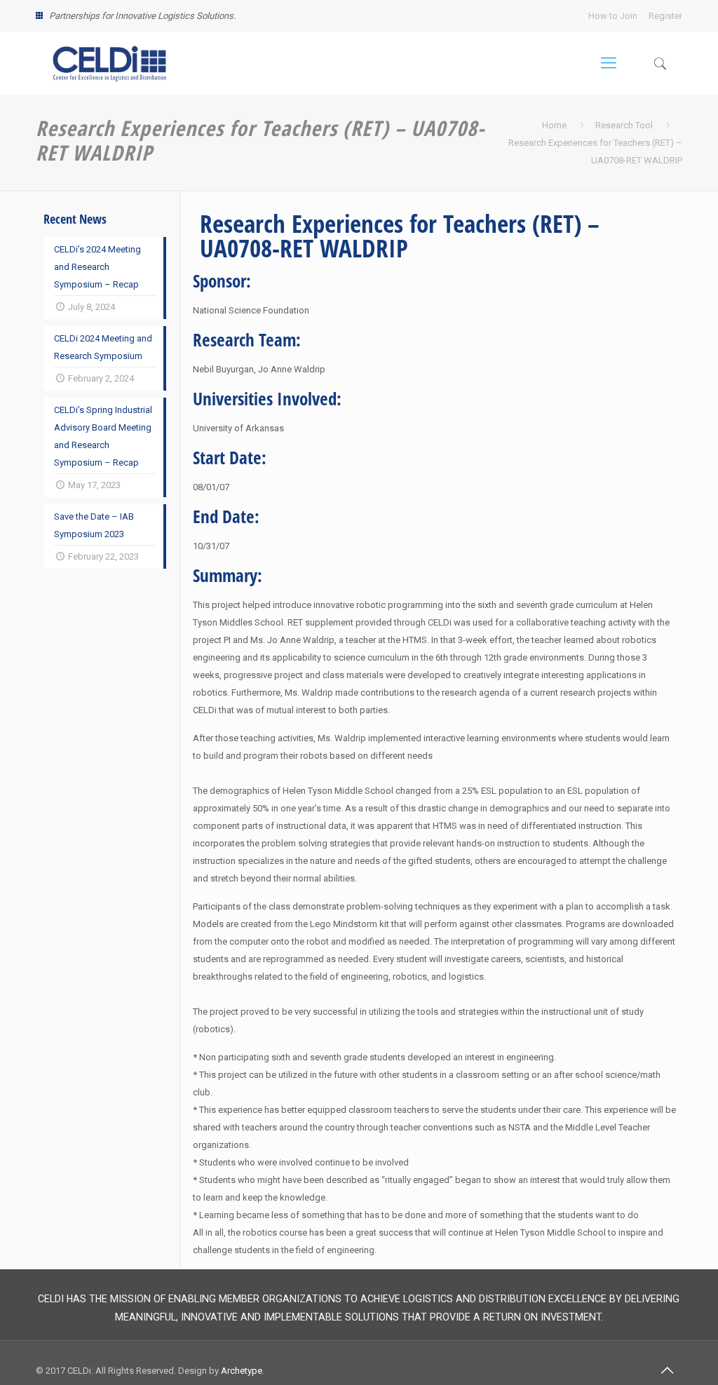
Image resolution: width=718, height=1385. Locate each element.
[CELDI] (109, 63)
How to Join (612, 16)
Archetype (241, 1370)
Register (665, 16)
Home (554, 125)
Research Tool (624, 125)
